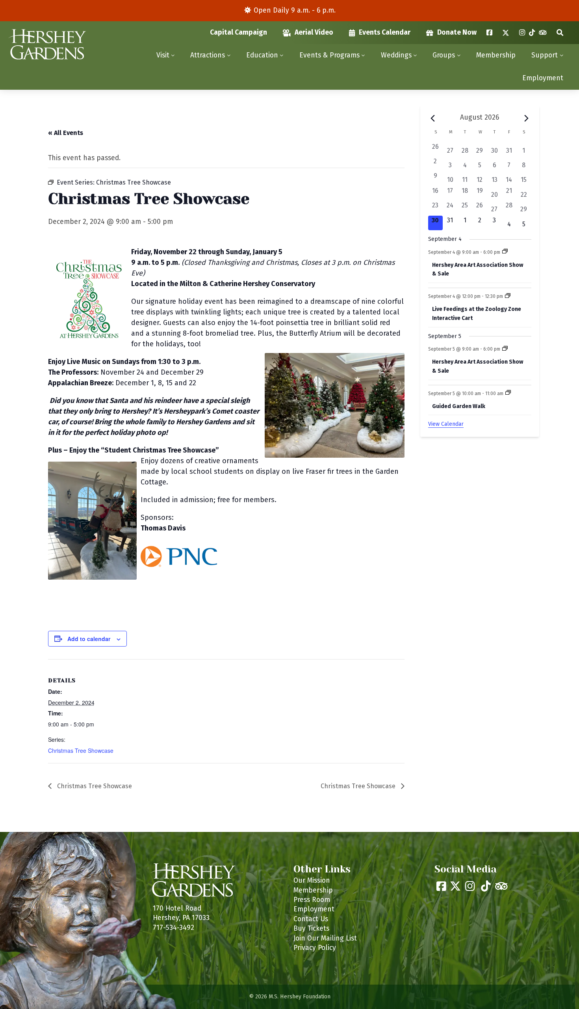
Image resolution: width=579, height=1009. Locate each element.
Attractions (207, 55)
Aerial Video (314, 32)
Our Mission (311, 880)
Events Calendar (384, 32)
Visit (162, 55)
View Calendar (446, 424)
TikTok (532, 32)
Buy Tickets (311, 928)
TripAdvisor (543, 32)
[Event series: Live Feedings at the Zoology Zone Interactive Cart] (507, 296)
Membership (496, 55)
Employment (542, 78)
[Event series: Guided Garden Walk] (508, 393)
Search (560, 32)
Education (262, 55)
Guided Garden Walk (458, 406)
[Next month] (526, 118)
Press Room (311, 900)
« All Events (65, 133)
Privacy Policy (314, 948)
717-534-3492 (173, 928)
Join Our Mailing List (325, 938)
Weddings (396, 55)
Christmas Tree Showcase (80, 750)
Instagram (522, 32)
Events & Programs (329, 55)
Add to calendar (88, 639)
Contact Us (310, 919)
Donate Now (457, 32)
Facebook (489, 32)
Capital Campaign (238, 32)
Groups (443, 55)
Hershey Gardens (47, 44)
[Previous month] (433, 118)
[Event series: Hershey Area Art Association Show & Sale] (505, 252)
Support (544, 55)
